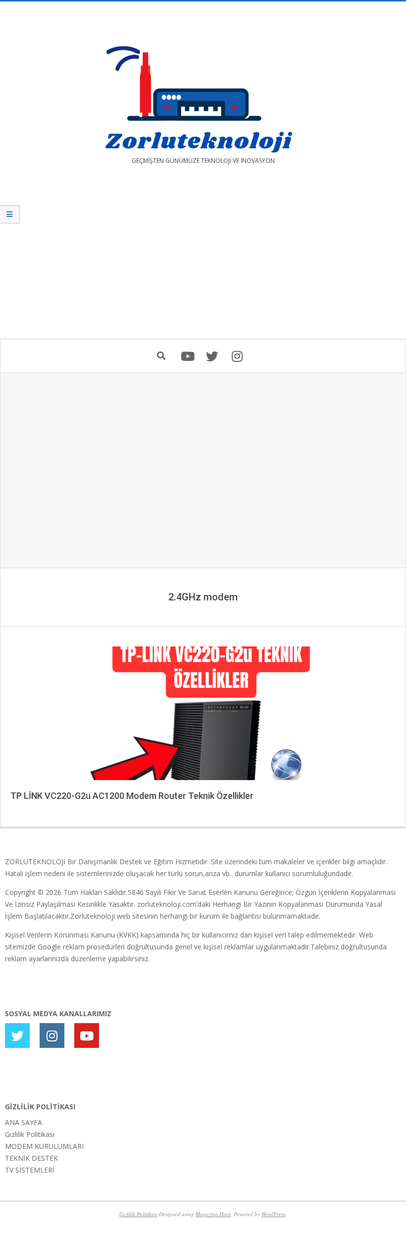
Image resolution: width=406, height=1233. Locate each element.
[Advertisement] (203, 259)
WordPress (273, 1214)
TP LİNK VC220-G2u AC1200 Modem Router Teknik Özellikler (132, 795)
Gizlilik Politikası (29, 1134)
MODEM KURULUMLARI (44, 1146)
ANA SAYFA (23, 1122)
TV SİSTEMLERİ (29, 1170)
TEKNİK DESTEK (31, 1158)
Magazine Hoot (213, 1214)
